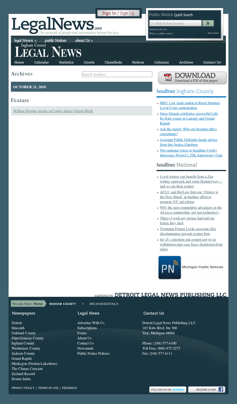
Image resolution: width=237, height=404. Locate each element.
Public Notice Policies (93, 353)
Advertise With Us (90, 322)
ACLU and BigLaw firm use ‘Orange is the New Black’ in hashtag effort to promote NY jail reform (189, 196)
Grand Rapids (22, 358)
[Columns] (161, 61)
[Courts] (89, 61)
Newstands (85, 348)
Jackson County (23, 353)
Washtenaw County (26, 348)
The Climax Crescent (27, 368)
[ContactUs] (212, 61)
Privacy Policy (23, 388)
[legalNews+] (25, 41)
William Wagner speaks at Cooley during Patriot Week (53, 110)
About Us (84, 337)
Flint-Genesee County (28, 337)
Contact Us (85, 343)
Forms (82, 332)
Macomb (18, 327)
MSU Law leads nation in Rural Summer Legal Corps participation (190, 105)
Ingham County (23, 343)
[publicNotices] (56, 41)
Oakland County (24, 332)
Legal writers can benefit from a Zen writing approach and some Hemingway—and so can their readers (191, 181)
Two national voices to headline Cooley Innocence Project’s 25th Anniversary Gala (191, 152)
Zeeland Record (23, 373)
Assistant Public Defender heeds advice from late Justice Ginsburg (188, 142)
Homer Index (21, 378)
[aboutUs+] (84, 41)
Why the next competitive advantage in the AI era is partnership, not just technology (191, 210)
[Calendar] (41, 61)
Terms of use (48, 388)
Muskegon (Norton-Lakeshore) (34, 363)
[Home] (19, 61)
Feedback (69, 388)
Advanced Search (158, 29)
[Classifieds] (113, 61)
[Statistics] (66, 61)
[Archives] (186, 61)
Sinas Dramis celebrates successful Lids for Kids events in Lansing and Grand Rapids (189, 118)
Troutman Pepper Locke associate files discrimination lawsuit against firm (188, 231)
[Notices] (138, 61)
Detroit (17, 322)
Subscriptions (87, 327)
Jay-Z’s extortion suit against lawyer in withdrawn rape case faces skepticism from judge (191, 244)
